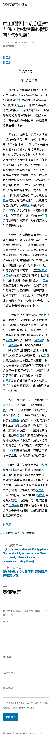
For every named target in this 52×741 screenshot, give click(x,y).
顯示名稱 (7, 657)
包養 (20, 105)
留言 (5, 622)
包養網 (7, 57)
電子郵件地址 (9, 672)
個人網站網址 (9, 688)
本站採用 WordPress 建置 (31, 733)
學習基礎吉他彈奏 (15, 5)
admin (9, 42)
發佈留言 (10, 46)
